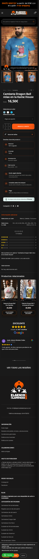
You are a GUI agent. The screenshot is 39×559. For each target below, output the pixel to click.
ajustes (16, 550)
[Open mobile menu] (2, 13)
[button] (8, 555)
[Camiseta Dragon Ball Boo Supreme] (9, 290)
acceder (8, 258)
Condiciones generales (8, 434)
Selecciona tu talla (9, 114)
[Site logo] (19, 13)
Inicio (4, 90)
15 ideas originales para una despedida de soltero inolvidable (18, 497)
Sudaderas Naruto (7, 537)
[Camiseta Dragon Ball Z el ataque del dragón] (28, 290)
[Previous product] (29, 90)
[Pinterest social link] (13, 206)
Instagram (4, 482)
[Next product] (33, 90)
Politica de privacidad (8, 437)
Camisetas (15, 90)
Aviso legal (4, 428)
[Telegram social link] (18, 206)
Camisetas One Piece (8, 523)
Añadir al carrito (23, 126)
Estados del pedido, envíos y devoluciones (14, 431)
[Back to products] (31, 90)
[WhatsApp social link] (16, 206)
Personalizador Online (8, 540)
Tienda (9, 90)
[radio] (4, 112)
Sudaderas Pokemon (8, 533)
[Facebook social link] (11, 206)
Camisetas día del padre (9, 512)
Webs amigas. (5, 451)
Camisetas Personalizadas (10, 505)
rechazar (15, 555)
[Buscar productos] (33, 21)
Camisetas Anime (6, 516)
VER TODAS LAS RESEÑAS (19, 367)
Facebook (4, 485)
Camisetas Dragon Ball (8, 519)
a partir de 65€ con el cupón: (19, 4)
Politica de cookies (7, 440)
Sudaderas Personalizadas (10, 526)
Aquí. (9, 467)
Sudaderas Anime (7, 530)
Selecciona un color (9, 109)
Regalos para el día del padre (10, 509)
